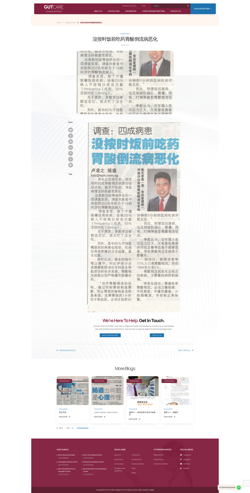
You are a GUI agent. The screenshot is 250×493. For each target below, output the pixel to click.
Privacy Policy (158, 459)
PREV (61, 428)
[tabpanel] (72, 399)
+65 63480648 (88, 465)
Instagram (187, 459)
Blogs (134, 473)
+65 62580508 (63, 458)
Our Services (130, 11)
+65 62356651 (88, 474)
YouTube (186, 464)
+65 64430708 (88, 458)
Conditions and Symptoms (153, 11)
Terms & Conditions (161, 464)
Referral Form (159, 455)
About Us (98, 11)
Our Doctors (113, 11)
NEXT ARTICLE (184, 350)
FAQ (144, 5)
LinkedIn (186, 468)
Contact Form (137, 459)
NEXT (69, 428)
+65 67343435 (63, 474)
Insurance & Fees (129, 5)
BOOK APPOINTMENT (202, 9)
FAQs (133, 468)
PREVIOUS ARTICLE (67, 350)
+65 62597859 (63, 465)
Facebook (187, 455)
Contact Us (176, 11)
